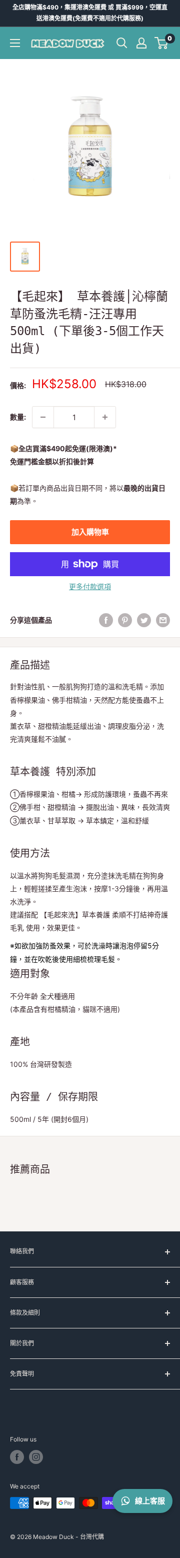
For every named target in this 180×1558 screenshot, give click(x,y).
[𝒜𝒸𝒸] (141, 43)
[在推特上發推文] (144, 620)
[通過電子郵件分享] (163, 620)
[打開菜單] (15, 43)
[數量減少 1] (43, 417)
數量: (18, 417)
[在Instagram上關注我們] (36, 1457)
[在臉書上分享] (106, 620)
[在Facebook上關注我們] (17, 1457)
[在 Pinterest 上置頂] (125, 620)
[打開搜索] (122, 43)
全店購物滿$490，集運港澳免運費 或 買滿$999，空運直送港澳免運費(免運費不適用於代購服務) (90, 13)
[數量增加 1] (105, 417)
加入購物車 (90, 532)
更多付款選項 (90, 586)
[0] (162, 43)
